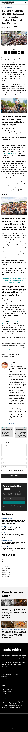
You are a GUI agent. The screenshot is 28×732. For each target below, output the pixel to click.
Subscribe (14, 502)
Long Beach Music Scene (12, 354)
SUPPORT (3, 698)
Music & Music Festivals (8, 356)
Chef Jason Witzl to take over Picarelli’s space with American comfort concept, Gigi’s (13, 536)
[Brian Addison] (4, 393)
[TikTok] (15, 423)
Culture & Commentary (7, 7)
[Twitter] (9, 52)
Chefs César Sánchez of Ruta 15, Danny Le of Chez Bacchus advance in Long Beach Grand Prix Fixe (13, 522)
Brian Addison (16, 28)
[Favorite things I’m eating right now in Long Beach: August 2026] (20, 624)
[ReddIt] (15, 52)
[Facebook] (5, 52)
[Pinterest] (12, 52)
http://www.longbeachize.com (16, 364)
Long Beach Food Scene (6, 518)
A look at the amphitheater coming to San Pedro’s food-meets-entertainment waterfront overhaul (14, 280)
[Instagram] (11, 423)
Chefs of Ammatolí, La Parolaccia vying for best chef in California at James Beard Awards (7, 432)
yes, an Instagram (9, 153)
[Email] (19, 52)
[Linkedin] (13, 423)
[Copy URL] (22, 52)
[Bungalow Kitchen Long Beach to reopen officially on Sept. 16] (20, 602)
